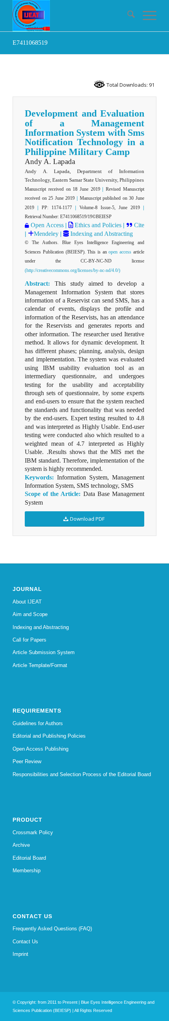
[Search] (127, 15)
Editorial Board (29, 858)
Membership (26, 870)
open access (119, 252)
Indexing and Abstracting (101, 233)
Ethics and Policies (97, 225)
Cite (139, 225)
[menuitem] (127, 15)
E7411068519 (30, 42)
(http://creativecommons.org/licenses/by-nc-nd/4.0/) (72, 270)
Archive (21, 845)
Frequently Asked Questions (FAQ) (52, 929)
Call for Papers (29, 640)
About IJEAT (27, 602)
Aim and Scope (30, 614)
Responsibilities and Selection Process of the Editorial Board (82, 774)
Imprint (20, 954)
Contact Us (25, 941)
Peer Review (27, 761)
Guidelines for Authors (38, 723)
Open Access (47, 225)
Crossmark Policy (33, 832)
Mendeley (46, 233)
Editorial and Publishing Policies (49, 736)
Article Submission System (44, 652)
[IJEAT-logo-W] (70, 15)
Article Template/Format (40, 665)
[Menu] (145, 15)
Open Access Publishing (40, 749)
